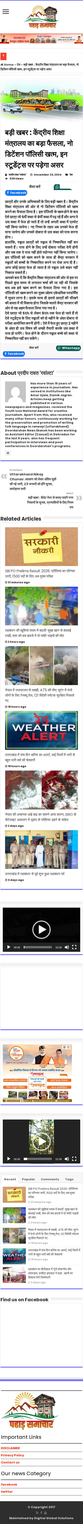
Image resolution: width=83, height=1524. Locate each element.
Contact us (10, 1462)
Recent (10, 1179)
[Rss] (37, 1512)
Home (8, 64)
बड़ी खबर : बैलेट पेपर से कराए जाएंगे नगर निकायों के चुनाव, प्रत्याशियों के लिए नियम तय (50, 500)
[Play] (8, 947)
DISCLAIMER (10, 1448)
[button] (41, 929)
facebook (17, 192)
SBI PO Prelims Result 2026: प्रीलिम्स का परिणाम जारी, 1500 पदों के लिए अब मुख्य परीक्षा (53, 1193)
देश (18, 64)
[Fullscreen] (74, 947)
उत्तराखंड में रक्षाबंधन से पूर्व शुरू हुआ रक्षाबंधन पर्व (34, 873)
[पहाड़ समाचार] (41, 16)
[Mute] (67, 947)
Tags (69, 1179)
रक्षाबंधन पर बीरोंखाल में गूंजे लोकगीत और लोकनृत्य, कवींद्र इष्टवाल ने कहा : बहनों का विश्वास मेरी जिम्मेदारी (50, 1273)
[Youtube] (45, 1512)
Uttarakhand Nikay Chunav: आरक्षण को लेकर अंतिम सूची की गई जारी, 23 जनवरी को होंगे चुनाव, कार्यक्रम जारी (33, 479)
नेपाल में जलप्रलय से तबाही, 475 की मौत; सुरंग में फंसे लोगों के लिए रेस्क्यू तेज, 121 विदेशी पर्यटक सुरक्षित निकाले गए (39, 695)
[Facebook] (41, 1512)
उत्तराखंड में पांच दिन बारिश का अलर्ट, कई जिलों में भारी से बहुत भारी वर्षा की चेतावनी (54, 1252)
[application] (41, 930)
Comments (50, 1179)
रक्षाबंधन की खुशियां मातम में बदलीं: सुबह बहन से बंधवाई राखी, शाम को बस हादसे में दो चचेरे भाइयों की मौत (53, 1213)
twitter (7, 1491)
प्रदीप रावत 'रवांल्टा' (17, 174)
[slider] (38, 947)
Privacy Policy (12, 1455)
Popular (28, 1179)
